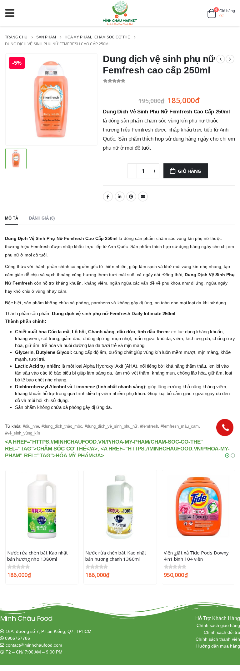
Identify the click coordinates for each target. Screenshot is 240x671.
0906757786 (17, 638)
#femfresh (149, 426)
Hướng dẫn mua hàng (218, 646)
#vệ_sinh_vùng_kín (22, 433)
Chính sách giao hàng (218, 625)
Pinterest (131, 196)
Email (143, 196)
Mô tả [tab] (11, 218)
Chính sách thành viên (218, 639)
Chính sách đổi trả (222, 632)
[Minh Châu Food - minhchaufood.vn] (120, 13)
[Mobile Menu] (11, 13)
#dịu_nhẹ (31, 426)
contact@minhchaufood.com (34, 645)
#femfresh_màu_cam (180, 426)
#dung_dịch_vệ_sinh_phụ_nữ (111, 426)
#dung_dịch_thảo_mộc (62, 426)
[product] (42, 506)
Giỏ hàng (189, 171)
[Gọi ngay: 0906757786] (224, 427)
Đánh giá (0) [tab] (42, 218)
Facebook (108, 196)
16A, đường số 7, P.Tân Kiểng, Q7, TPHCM (49, 631)
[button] (227, 455)
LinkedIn (120, 196)
